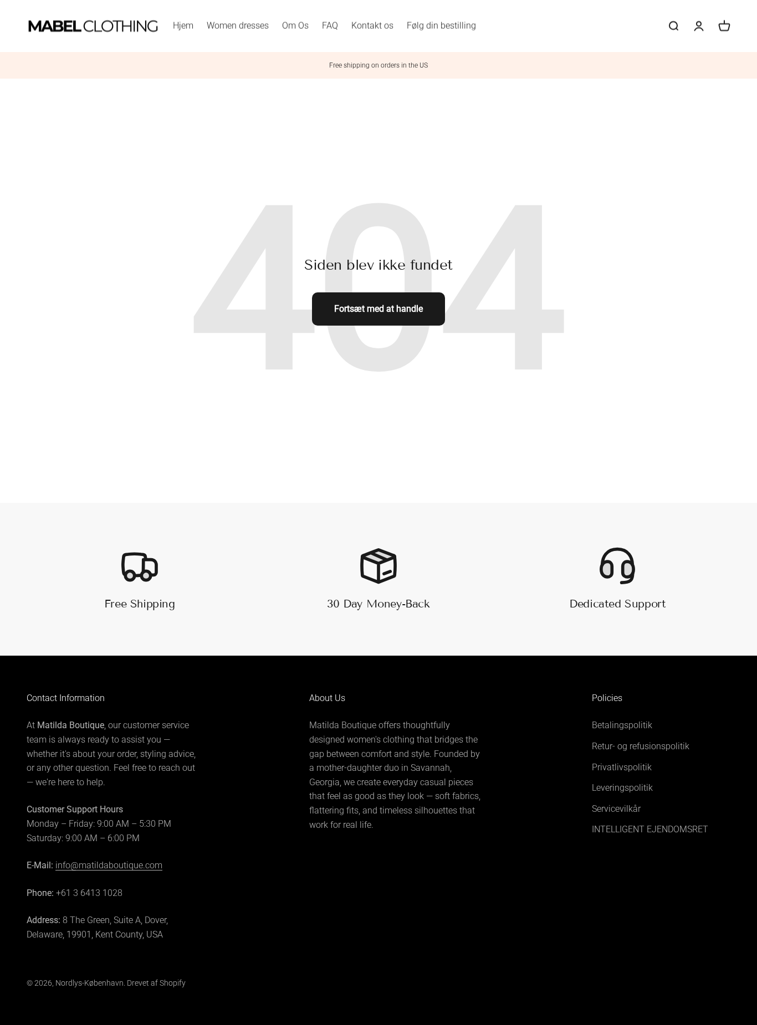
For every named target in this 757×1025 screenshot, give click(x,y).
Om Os (295, 25)
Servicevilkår (616, 808)
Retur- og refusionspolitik (640, 746)
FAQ (330, 25)
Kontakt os (372, 25)
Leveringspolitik (622, 787)
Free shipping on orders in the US (378, 65)
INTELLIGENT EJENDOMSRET (650, 829)
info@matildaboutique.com (108, 865)
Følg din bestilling (441, 25)
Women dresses (238, 25)
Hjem (183, 25)
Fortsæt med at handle (378, 308)
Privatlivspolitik (622, 767)
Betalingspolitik (622, 725)
